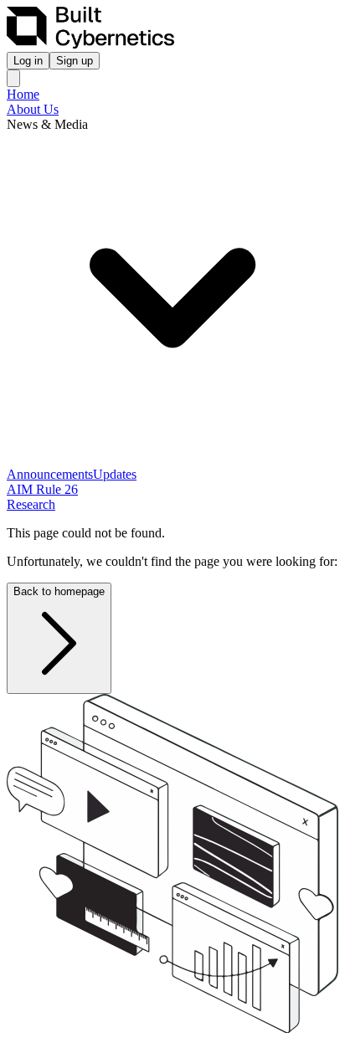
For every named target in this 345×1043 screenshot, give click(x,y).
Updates (114, 474)
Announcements (50, 474)
